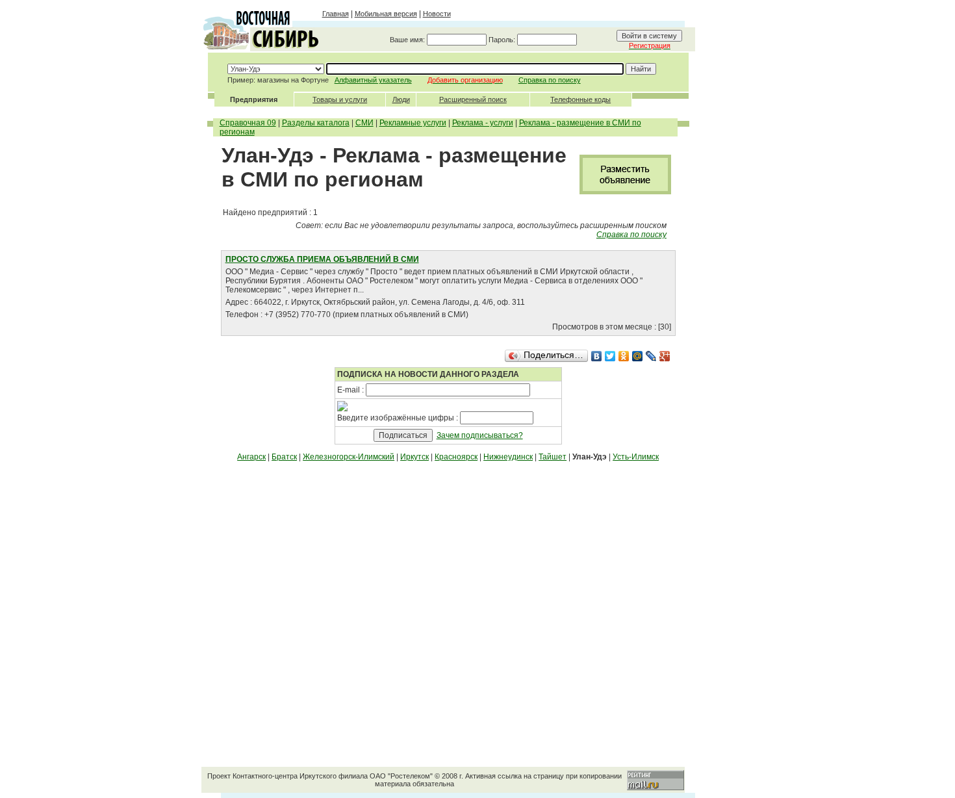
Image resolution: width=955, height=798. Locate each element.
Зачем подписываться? (480, 435)
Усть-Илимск (636, 456)
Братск (284, 456)
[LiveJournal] (651, 356)
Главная (335, 14)
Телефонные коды (580, 99)
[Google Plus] (665, 356)
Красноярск (456, 456)
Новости (437, 14)
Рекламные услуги (412, 122)
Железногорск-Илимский (348, 456)
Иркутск (414, 456)
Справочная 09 (248, 122)
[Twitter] (610, 356)
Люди (401, 99)
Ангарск (251, 456)
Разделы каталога (316, 122)
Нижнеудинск (508, 456)
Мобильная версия (386, 14)
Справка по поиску (549, 80)
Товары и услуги (339, 99)
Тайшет (553, 456)
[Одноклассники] (624, 356)
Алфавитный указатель (373, 80)
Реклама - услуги (482, 122)
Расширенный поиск (473, 99)
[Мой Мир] (637, 356)
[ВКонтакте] (597, 356)
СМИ (364, 122)
